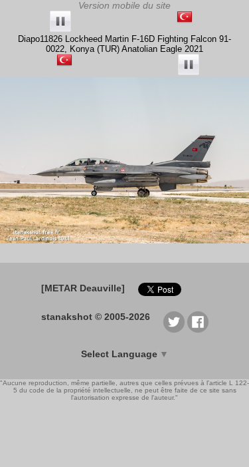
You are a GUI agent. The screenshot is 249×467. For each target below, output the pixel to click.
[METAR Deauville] (83, 288)
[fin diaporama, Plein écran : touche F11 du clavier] (60, 22)
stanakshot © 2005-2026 (95, 316)
